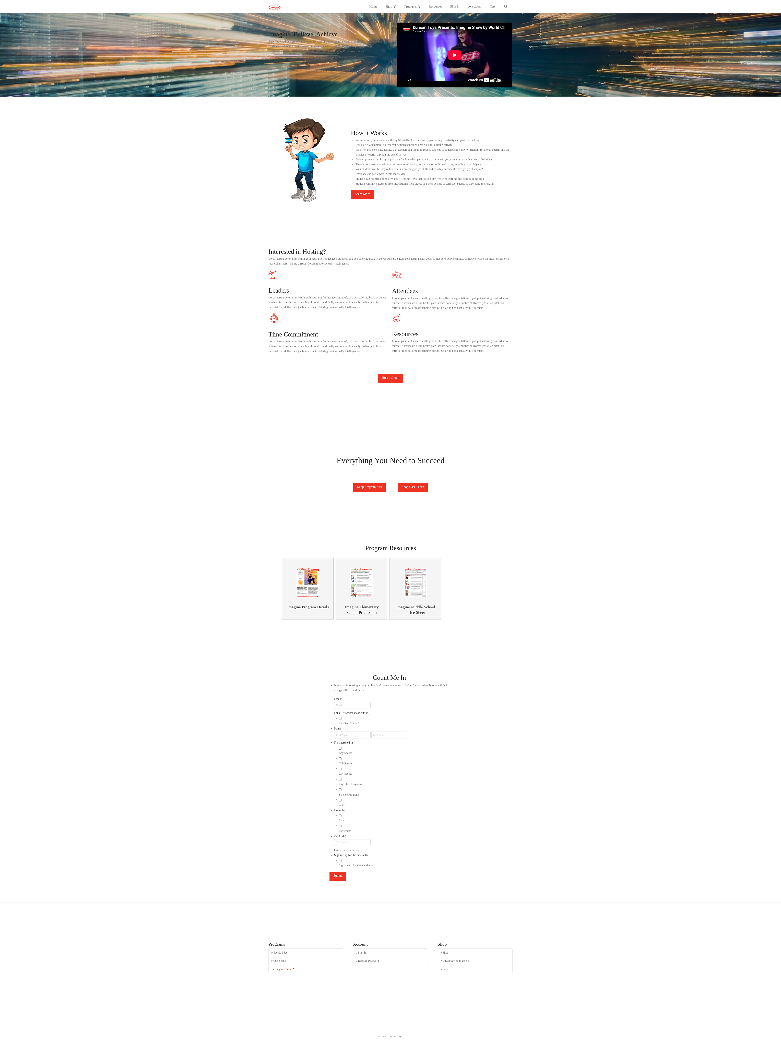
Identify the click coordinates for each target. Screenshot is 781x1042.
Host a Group (390, 377)
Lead (342, 820)
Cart (445, 969)
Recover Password (368, 960)
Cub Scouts (345, 763)
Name (337, 728)
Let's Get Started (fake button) (351, 712)
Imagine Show (283, 969)
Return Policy (360, 1029)
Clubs (342, 805)
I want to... (340, 810)
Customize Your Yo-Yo (456, 960)
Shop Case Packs (413, 487)
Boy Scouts (345, 753)
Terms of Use (404, 1029)
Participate (345, 830)
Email (338, 698)
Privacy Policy (383, 1029)
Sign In (362, 952)
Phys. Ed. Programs (350, 784)
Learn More (362, 194)
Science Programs (349, 794)
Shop (445, 952)
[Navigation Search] (506, 6)
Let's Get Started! (349, 723)
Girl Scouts (345, 773)
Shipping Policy (337, 1029)
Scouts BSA (280, 952)
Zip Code (340, 836)
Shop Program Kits (369, 487)
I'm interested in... (344, 742)
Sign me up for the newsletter (351, 855)
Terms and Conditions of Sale (435, 1029)
